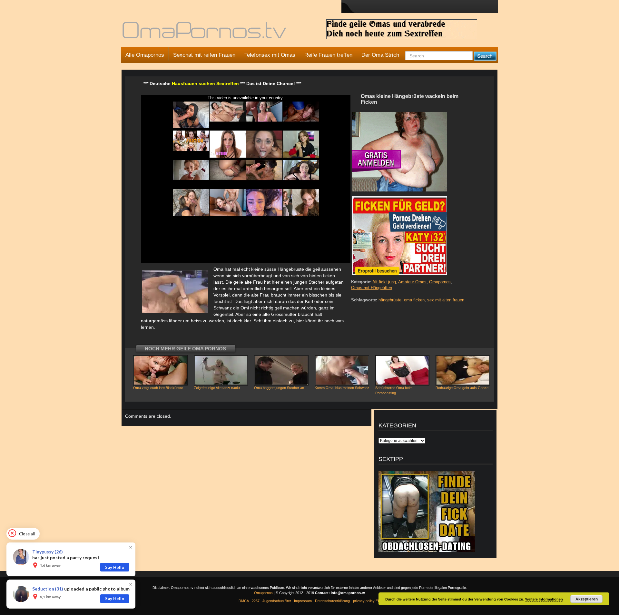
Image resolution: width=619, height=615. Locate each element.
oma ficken (414, 300)
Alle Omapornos (144, 55)
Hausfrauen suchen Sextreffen (205, 83)
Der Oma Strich (380, 55)
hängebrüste (389, 300)
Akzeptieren (586, 599)
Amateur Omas (412, 281)
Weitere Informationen (544, 599)
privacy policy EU (366, 601)
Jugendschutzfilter (276, 601)
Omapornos (440, 281)
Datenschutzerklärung (332, 601)
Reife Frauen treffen (328, 55)
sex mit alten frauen (445, 300)
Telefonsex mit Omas (269, 55)
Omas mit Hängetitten (371, 287)
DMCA (244, 601)
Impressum (303, 601)
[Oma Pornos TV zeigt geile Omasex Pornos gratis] (205, 33)
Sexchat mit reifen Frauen (204, 55)
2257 (256, 601)
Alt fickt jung (384, 281)
